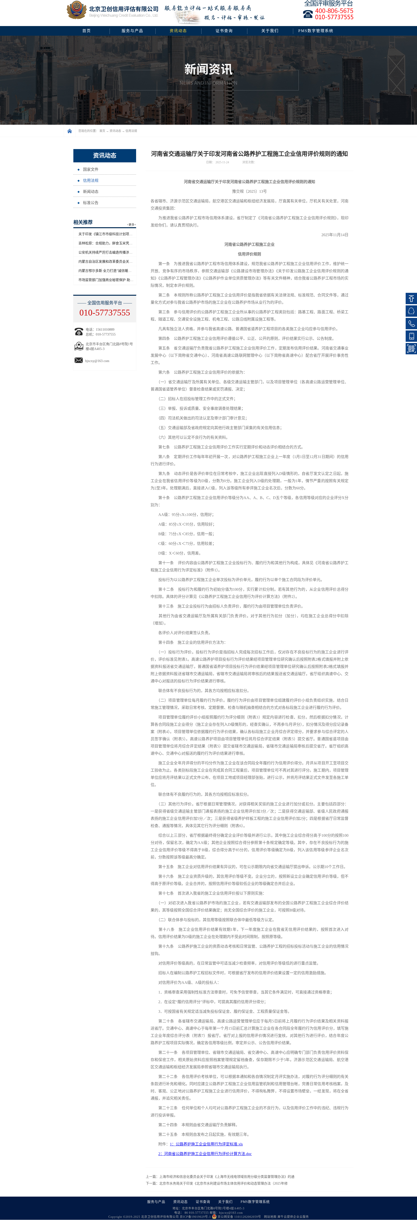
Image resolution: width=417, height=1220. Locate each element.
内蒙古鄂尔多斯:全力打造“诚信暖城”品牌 (109, 271)
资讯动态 (115, 131)
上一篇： (220, 1177)
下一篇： (217, 1183)
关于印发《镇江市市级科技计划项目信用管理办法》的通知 (122, 234)
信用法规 (131, 131)
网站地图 (269, 1217)
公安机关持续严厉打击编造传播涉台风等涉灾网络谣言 (119, 252)
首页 (86, 31)
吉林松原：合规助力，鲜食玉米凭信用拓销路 (112, 243)
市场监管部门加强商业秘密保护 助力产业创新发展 (116, 280)
